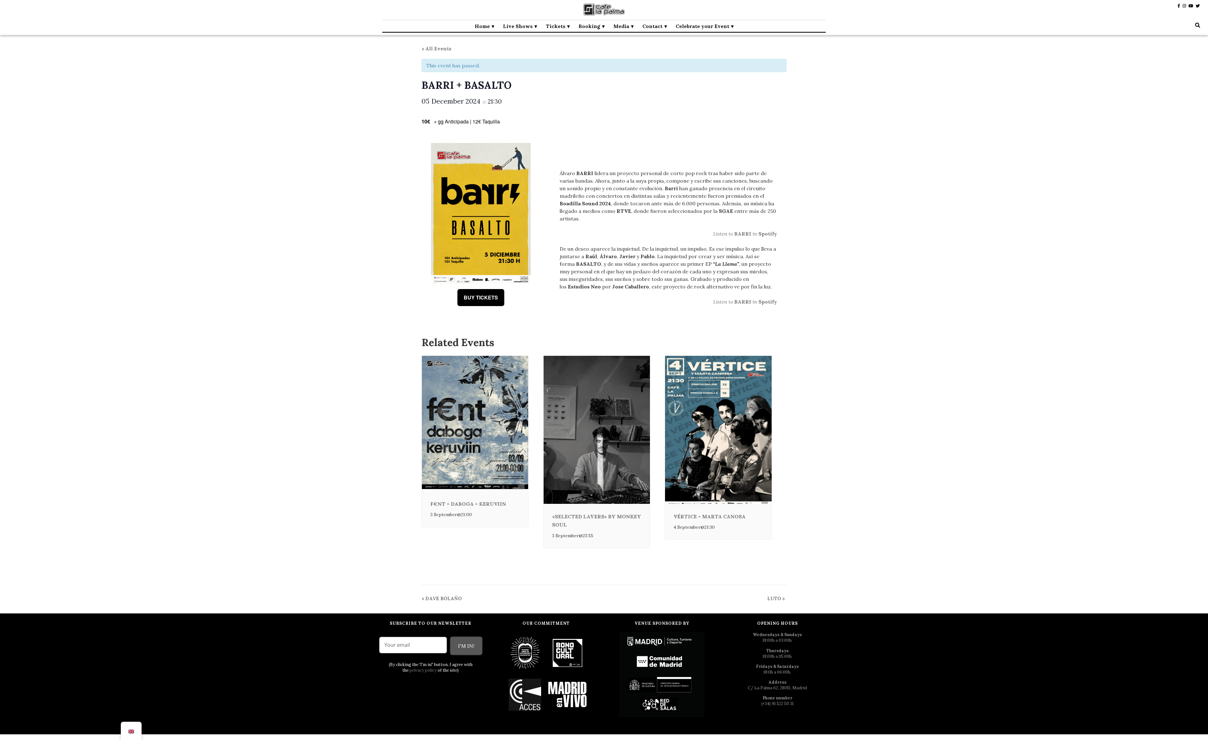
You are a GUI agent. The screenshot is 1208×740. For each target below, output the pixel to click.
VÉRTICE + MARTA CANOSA (710, 516)
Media (621, 26)
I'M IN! (466, 646)
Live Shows (518, 26)
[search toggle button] (1197, 25)
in (755, 234)
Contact (652, 26)
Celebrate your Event (702, 26)
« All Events (436, 49)
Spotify (767, 234)
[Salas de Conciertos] (525, 694)
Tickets (555, 26)
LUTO (776, 598)
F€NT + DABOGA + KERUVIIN (468, 504)
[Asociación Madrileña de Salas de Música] (567, 694)
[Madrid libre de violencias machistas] (525, 652)
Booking (589, 26)
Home (482, 26)
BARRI (743, 234)
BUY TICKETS (481, 297)
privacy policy (423, 670)
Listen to (723, 234)
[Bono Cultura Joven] (567, 652)
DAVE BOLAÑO (442, 598)
